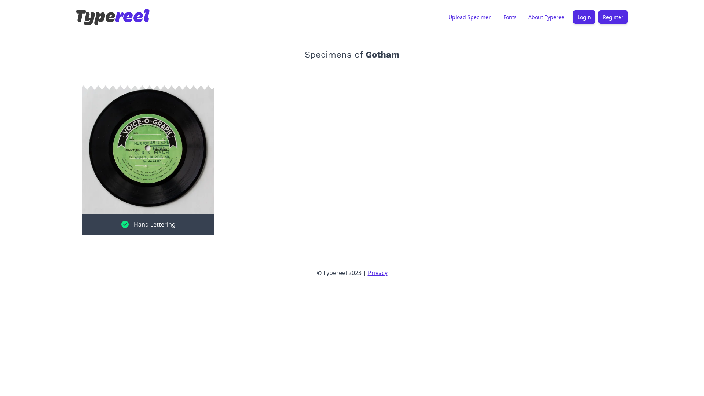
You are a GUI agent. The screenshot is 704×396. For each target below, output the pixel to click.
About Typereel (547, 17)
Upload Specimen (470, 17)
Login (584, 17)
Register (613, 17)
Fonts (510, 17)
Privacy (378, 273)
